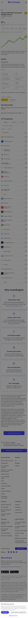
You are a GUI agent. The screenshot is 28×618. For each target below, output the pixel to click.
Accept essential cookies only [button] (18, 612)
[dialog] (14, 610)
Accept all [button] (5, 612)
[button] (14, 616)
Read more (13, 609)
